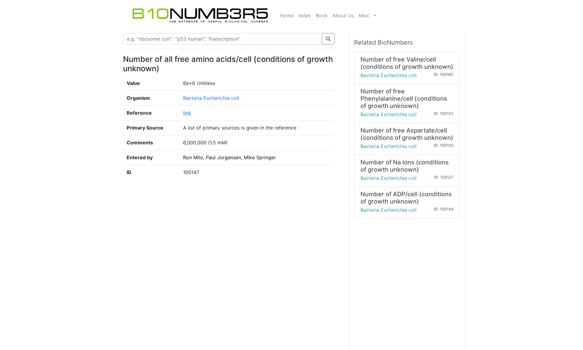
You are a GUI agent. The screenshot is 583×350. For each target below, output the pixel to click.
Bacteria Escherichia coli (211, 98)
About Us (343, 15)
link (187, 113)
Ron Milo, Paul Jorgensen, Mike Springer (229, 157)
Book (322, 15)
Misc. (365, 15)
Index (304, 15)
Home (287, 15)
